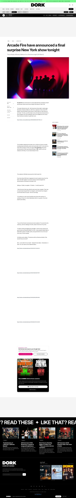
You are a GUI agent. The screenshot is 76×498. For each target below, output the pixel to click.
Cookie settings (52, 489)
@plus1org (29, 228)
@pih (34, 228)
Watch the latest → (33, 389)
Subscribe (58, 496)
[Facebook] (34, 486)
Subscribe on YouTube (33, 386)
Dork (8, 103)
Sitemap (46, 489)
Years (42, 489)
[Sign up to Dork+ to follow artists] (13, 103)
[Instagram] (31, 486)
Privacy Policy (35, 489)
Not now (64, 496)
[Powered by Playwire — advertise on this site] (38, 494)
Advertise (22, 489)
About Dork (30, 489)
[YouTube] (39, 486)
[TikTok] (45, 486)
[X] (37, 486)
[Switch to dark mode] (70, 5)
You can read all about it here (32, 150)
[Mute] (46, 15)
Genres (39, 489)
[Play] (4, 15)
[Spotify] (42, 486)
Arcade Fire (9, 107)
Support (26, 489)
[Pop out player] (44, 15)
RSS (48, 489)
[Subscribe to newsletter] (24, 474)
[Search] (72, 5)
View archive (70, 463)
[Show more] (69, 496)
